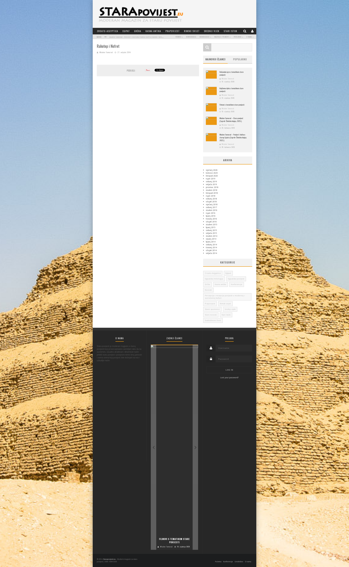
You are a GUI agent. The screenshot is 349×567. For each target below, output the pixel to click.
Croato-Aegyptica (107, 31)
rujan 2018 (210, 196)
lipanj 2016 (210, 216)
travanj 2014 (211, 247)
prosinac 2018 (212, 187)
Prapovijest (173, 31)
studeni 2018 (211, 190)
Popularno (240, 59)
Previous (153, 447)
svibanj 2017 (211, 207)
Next (195, 447)
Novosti (208, 290)
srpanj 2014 (211, 239)
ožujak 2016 (211, 221)
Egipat (126, 31)
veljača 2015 (211, 233)
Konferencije (191, 37)
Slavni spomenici (212, 309)
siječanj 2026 (211, 170)
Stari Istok (230, 31)
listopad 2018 (212, 193)
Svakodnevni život (213, 320)
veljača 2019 (211, 184)
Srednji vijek (211, 31)
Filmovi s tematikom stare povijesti (231, 104)
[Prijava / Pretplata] (252, 31)
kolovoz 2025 (212, 173)
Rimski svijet (192, 31)
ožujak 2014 (211, 250)
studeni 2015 (211, 224)
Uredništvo (239, 561)
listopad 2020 (212, 175)
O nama (249, 37)
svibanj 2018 (211, 198)
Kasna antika (153, 31)
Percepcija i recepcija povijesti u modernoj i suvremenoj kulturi (225, 296)
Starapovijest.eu (109, 559)
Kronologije (205, 37)
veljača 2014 (211, 253)
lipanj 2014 (210, 241)
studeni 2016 (211, 210)
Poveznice (238, 37)
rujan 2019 (210, 178)
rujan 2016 (210, 213)
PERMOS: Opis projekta (118, 37)
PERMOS (178, 37)
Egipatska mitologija (214, 279)
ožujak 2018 (211, 201)
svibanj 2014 (211, 244)
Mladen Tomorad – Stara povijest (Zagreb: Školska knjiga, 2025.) (231, 119)
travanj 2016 (211, 218)
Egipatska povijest (236, 279)
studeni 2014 (211, 236)
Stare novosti (211, 315)
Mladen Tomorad (106, 52)
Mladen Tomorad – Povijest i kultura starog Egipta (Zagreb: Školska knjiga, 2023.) (233, 137)
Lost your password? (229, 377)
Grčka (137, 31)
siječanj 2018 (211, 204)
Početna (218, 561)
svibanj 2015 (211, 230)
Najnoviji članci (215, 59)
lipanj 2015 (210, 227)
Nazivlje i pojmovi (221, 37)
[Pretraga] (245, 31)
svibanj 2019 (211, 181)
